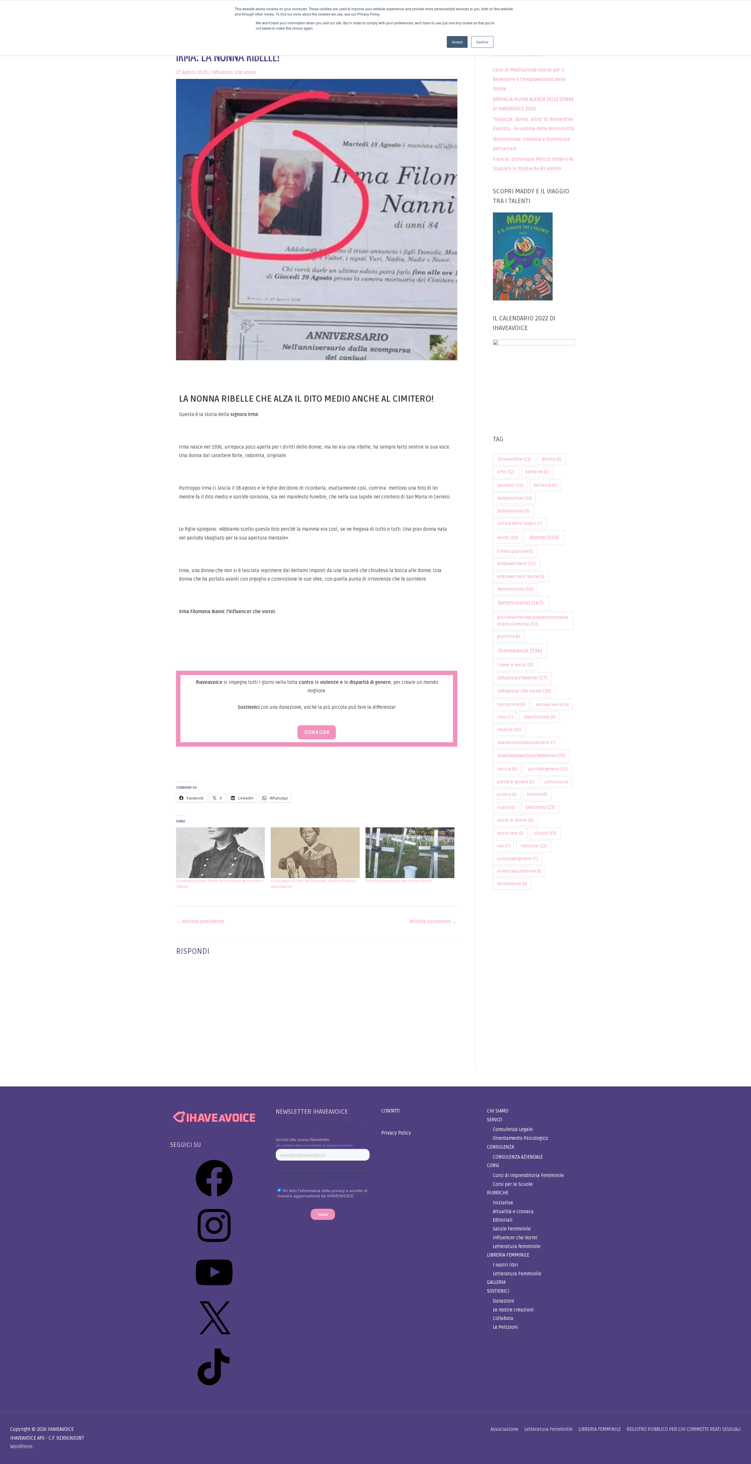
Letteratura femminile (516, 1247)
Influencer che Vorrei (515, 1238)
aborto (551, 459)
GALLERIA (496, 1282)
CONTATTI (390, 1111)
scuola (506, 807)
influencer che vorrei (524, 691)
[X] (214, 1340)
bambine (537, 471)
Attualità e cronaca (513, 1212)
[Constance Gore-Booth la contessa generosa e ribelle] (220, 852)
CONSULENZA (500, 1147)
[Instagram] (214, 1246)
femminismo (521, 603)
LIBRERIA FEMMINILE (508, 1255)
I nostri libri (505, 1265)
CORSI (493, 1166)
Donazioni (503, 1301)
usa (503, 845)
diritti (507, 537)
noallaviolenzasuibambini (526, 742)
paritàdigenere (547, 769)
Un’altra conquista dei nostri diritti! (399, 880)
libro (505, 717)
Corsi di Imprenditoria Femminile (528, 1176)
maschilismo (540, 717)
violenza (534, 846)
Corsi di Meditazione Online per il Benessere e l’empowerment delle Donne (529, 79)
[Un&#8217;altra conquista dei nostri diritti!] (410, 852)
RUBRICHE (497, 1193)
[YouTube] (214, 1293)
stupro (545, 833)
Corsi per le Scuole (513, 1184)
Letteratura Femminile (517, 1274)
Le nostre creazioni (513, 1310)
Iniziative (503, 1203)
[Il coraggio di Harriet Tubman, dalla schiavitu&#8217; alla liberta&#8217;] (315, 852)
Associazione (504, 1429)
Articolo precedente (200, 921)
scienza (537, 794)
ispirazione (511, 704)
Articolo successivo (433, 921)
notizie (507, 769)
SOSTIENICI (498, 1291)
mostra (509, 730)
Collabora (503, 1318)
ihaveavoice (520, 650)
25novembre (514, 459)
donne (544, 537)
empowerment (516, 564)
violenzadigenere (517, 858)
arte (506, 472)
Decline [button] (482, 41)
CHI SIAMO (497, 1111)
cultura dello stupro (519, 523)
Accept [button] (457, 41)
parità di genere (515, 782)
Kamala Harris (552, 704)
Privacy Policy (396, 1133)
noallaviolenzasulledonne (531, 756)
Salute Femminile (512, 1229)
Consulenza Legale (513, 1129)
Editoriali (502, 1220)
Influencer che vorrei (234, 72)
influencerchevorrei (522, 678)
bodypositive (514, 498)
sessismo (540, 807)
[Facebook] (214, 1199)
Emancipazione (515, 551)
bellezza (545, 485)
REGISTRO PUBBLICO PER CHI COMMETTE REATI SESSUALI (684, 1429)
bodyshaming (513, 511)
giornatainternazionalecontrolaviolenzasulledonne (532, 621)
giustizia (508, 636)
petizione (556, 782)
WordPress (21, 1447)
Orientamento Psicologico (520, 1138)
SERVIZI (495, 1120)
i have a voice (515, 665)
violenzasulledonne (519, 871)
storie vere (510, 833)
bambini (510, 485)
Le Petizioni (505, 1327)
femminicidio (515, 589)
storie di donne (515, 820)
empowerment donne (520, 576)
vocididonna (512, 883)
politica (507, 794)
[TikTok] (214, 1387)
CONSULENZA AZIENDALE (518, 1157)
